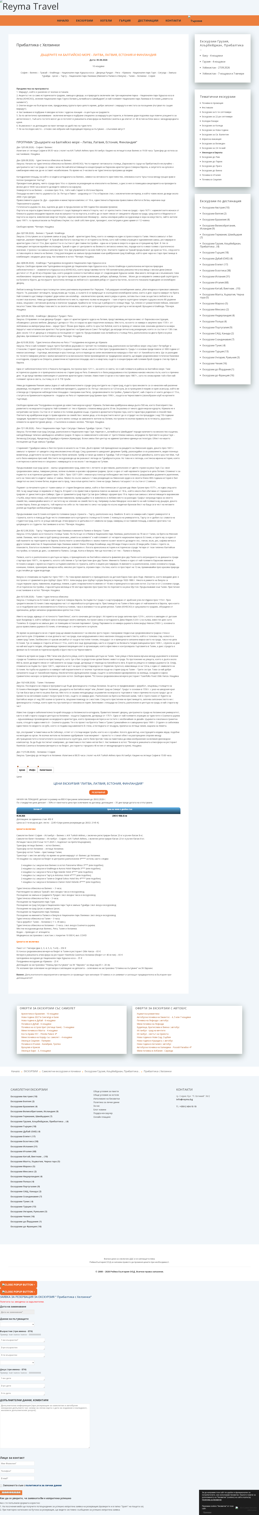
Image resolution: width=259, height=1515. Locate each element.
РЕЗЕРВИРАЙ (98, 792)
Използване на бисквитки (106, 1098)
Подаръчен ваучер (103, 1113)
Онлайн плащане (102, 1116)
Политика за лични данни (106, 1102)
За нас (96, 1105)
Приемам (207, 1512)
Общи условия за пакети (106, 1091)
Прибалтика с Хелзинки (38, 44)
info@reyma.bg (184, 1099)
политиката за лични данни (43, 1485)
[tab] (22, 770)
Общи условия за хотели (106, 1094)
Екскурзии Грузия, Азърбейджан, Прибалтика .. (222, 45)
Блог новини (99, 1109)
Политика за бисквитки (212, 1500)
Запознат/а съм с (32, 1485)
